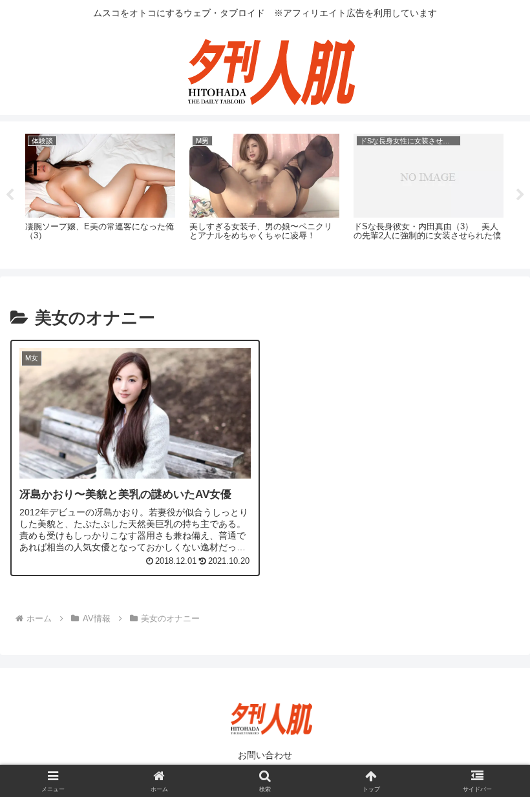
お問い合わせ (265, 755)
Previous (9, 195)
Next (520, 195)
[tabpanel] (100, 192)
